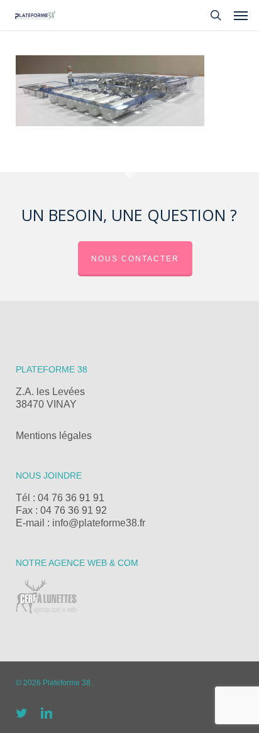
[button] (241, 15)
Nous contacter (135, 258)
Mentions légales (54, 435)
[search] (216, 15)
